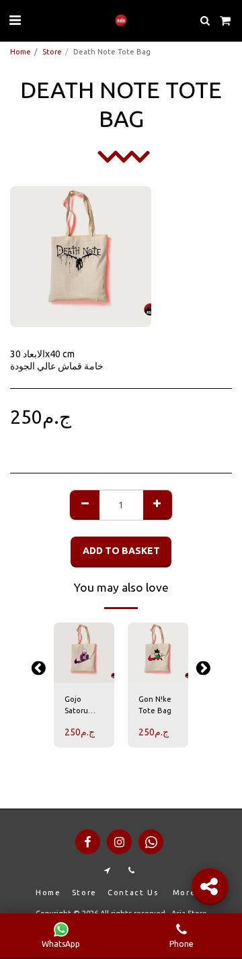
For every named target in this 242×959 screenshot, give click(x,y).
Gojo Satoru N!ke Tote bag (82, 706)
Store (52, 52)
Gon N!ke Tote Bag (154, 705)
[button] (14, 19)
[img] (84, 653)
